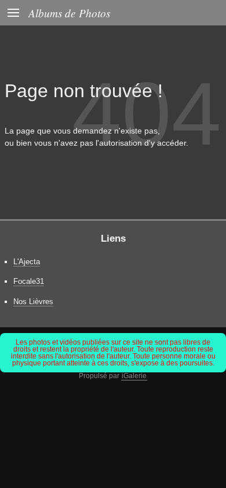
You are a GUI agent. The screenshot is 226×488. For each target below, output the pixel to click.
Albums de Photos (69, 12)
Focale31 (28, 281)
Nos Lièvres (33, 301)
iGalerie (134, 375)
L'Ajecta (26, 261)
